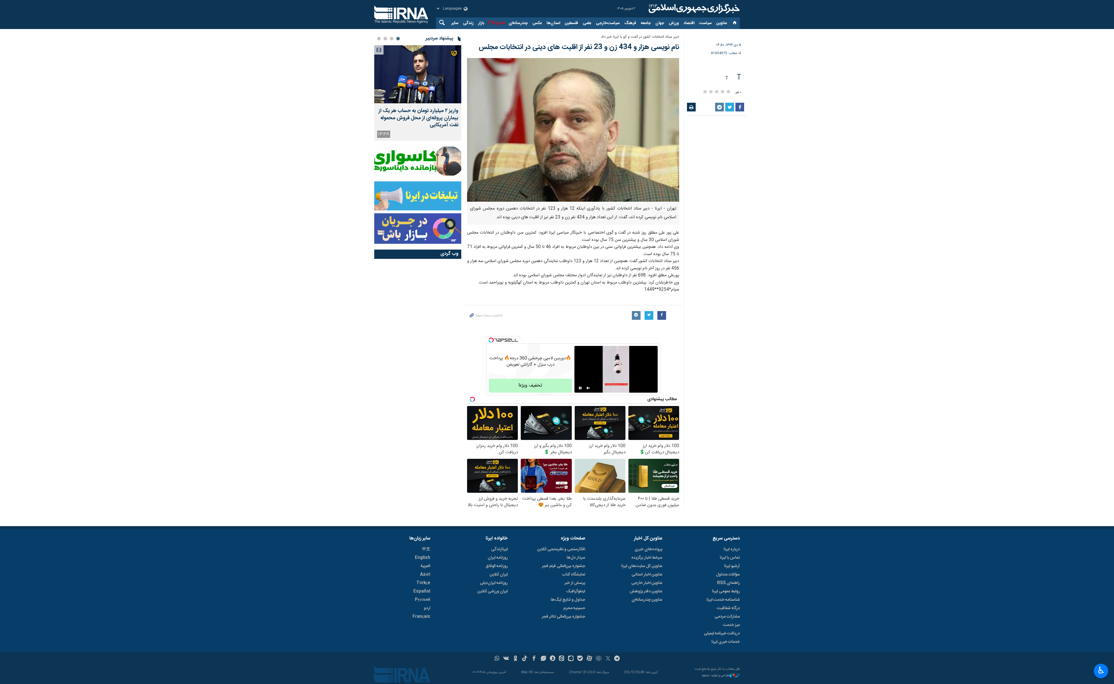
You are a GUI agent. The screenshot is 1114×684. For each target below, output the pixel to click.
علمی (587, 23)
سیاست (705, 23)
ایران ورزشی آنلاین (493, 591)
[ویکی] (506, 659)
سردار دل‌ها (576, 557)
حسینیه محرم (574, 608)
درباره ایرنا (732, 549)
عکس (537, 23)
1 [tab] (398, 38)
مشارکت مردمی (727, 616)
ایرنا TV (494, 23)
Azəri (425, 574)
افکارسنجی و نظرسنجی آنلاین (561, 549)
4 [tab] (379, 38)
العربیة (425, 566)
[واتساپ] (497, 659)
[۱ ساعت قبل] (417, 74)
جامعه (646, 23)
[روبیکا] (599, 659)
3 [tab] (385, 38)
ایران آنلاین (499, 574)
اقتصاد (689, 23)
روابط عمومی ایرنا (726, 591)
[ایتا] (562, 659)
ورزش (674, 23)
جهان (659, 23)
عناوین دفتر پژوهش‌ (646, 591)
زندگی (468, 23)
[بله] (580, 659)
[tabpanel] (417, 93)
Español (421, 591)
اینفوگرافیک (575, 591)
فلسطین (571, 23)
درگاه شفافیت (728, 608)
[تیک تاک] (525, 659)
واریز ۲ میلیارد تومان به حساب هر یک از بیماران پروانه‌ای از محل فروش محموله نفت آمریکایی (418, 118)
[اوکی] (515, 659)
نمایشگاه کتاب (573, 574)
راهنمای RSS (728, 583)
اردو (427, 608)
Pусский (422, 599)
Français (421, 616)
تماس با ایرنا (730, 557)
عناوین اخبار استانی (647, 574)
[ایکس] (608, 659)
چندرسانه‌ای (518, 23)
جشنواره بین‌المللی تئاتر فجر (563, 616)
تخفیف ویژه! (530, 385)
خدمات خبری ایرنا (725, 641)
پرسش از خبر (575, 583)
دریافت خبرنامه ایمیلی (722, 633)
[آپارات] (589, 659)
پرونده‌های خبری (648, 549)
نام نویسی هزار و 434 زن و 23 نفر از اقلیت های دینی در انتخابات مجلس (579, 47)
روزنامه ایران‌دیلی (494, 583)
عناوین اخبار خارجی (646, 583)
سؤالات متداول (728, 574)
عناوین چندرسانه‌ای (647, 599)
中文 (426, 549)
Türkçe (423, 583)
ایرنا (693, 9)
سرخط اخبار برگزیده (646, 557)
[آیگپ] (571, 659)
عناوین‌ (721, 23)
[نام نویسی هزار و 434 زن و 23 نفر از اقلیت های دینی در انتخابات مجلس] (573, 130)
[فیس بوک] (534, 659)
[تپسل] (491, 340)
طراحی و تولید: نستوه (715, 675)
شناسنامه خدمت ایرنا (723, 599)
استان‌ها (553, 23)
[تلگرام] (617, 659)
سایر (454, 23)
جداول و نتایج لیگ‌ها (568, 599)
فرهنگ (630, 23)
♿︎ (1101, 670)
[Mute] (588, 388)
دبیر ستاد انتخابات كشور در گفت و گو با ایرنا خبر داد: (639, 37)
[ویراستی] (543, 659)
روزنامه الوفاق (497, 566)
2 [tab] (391, 38)
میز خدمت (731, 625)
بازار (481, 23)
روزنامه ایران (498, 557)
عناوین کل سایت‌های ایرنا (641, 566)
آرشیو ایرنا (732, 566)
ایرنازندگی (499, 549)
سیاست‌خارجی (608, 23)
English (422, 557)
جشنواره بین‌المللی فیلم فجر (563, 566)
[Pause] (580, 388)
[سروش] (552, 659)
